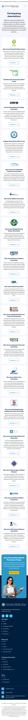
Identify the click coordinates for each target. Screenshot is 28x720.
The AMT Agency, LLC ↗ (9, 669)
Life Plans (5, 631)
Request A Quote (14, 572)
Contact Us (5, 664)
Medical (5, 623)
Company (5, 661)
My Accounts (6, 679)
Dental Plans (6, 628)
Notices (4, 646)
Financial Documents (8, 649)
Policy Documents (7, 651)
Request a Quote (7, 667)
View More (13, 62)
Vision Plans (6, 634)
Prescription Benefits (8, 626)
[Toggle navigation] (25, 6)
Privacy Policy (6, 682)
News (4, 644)
